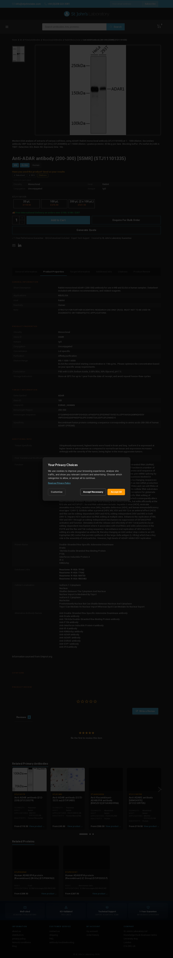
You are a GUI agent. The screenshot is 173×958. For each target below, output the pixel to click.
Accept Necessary (93, 491)
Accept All (116, 491)
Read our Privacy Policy (59, 483)
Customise (57, 491)
